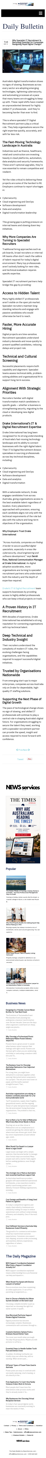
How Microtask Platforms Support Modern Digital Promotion (19, 1316)
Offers (26, 1429)
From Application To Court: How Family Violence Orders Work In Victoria (20, 1383)
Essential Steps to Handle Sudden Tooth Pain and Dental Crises (21, 1350)
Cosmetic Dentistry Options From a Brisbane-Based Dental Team (19, 1333)
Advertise (39, 1425)
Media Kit (30, 1435)
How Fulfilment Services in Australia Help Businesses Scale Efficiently (21, 1227)
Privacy (14, 1425)
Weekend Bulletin (19, 1435)
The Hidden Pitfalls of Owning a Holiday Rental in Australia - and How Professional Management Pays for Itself (22, 892)
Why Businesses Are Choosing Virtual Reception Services (20, 1400)
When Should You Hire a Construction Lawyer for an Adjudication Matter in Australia (22, 984)
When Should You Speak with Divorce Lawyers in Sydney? (20, 1283)
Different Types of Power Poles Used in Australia (21, 1366)
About (20, 1429)
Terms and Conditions (26, 1425)
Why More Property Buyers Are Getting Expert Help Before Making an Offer (22, 923)
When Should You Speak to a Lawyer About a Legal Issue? (19, 1147)
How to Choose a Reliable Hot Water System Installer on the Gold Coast (20, 1300)
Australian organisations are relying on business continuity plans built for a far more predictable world (20, 1096)
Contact (6, 1425)
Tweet (20, 759)
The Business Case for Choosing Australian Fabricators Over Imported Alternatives (20, 1067)
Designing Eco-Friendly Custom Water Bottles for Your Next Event (20, 1011)
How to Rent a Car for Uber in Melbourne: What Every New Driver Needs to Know (21, 1121)
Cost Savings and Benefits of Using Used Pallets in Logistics (21, 1200)
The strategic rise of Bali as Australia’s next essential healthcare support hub (21, 1174)
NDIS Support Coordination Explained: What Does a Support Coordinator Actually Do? (20, 1265)
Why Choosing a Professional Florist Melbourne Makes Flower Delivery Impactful (19, 1038)
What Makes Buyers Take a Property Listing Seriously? (20, 954)
